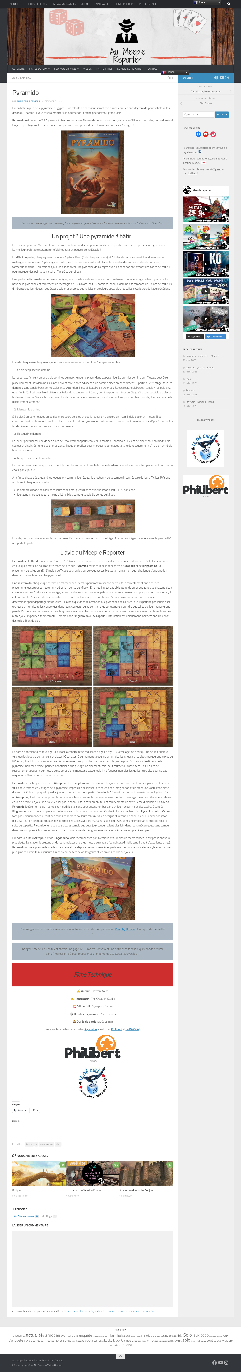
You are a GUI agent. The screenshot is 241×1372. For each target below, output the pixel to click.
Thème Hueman (54, 1365)
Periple (16, 1190)
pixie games (165, 1341)
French (170, 72)
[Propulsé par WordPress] (35, 1365)
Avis (15, 77)
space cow (195, 1341)
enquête (85, 1335)
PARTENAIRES (102, 4)
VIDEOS (85, 4)
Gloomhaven (136, 1336)
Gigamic (126, 1335)
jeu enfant (170, 1335)
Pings (51, 1216)
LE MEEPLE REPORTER (128, 4)
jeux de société (78, 1341)
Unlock (128, 1345)
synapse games (46, 1144)
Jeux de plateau (63, 1340)
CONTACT (150, 4)
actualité (34, 1335)
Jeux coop (200, 1335)
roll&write (175, 1340)
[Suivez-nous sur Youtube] (221, 78)
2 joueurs (18, 1335)
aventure (66, 1335)
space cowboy (207, 1340)
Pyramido (91, 1029)
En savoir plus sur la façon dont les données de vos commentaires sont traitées (111, 1311)
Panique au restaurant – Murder (202, 356)
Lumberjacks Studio (139, 1341)
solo (186, 1340)
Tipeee (217, 169)
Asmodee (51, 1335)
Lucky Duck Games (117, 1340)
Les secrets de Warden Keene (83, 1190)
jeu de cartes (156, 1335)
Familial (25, 77)
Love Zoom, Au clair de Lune (200, 367)
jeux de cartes (31, 1340)
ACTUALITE (16, 4)
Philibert (116, 1029)
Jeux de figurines (47, 1341)
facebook (193, 152)
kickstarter (90, 1340)
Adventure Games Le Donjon (136, 1190)
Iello (145, 1335)
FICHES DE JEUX (36, 4)
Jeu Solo (184, 1335)
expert (105, 1336)
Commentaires (28, 1216)
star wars (222, 1340)
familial (29, 1144)
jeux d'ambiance (215, 1336)
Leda (188, 379)
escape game (98, 1336)
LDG (101, 1340)
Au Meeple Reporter (28, 101)
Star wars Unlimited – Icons (200, 401)
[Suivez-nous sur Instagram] (227, 78)
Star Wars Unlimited (63, 4)
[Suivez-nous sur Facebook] (216, 78)
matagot (155, 1340)
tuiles (58, 1144)
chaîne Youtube (193, 162)
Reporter (190, 390)
